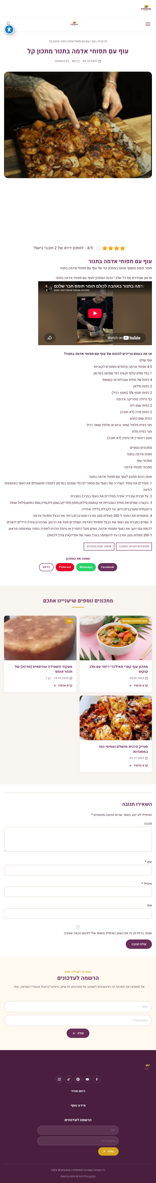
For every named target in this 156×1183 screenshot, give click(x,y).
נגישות (64, 1176)
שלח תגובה (138, 944)
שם (148, 862)
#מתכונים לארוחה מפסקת (134, 546)
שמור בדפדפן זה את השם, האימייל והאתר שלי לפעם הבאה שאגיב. (107, 933)
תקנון (92, 1176)
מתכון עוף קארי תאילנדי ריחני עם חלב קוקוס (118, 669)
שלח (81, 1033)
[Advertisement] (78, 214)
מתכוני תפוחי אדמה (138, 467)
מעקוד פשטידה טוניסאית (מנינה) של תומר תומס (43, 669)
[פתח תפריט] (148, 24)
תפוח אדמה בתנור (139, 454)
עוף (94, 41)
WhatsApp (86, 567)
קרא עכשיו (141, 685)
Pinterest (65, 567)
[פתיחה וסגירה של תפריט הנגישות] (9, 29)
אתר (149, 905)
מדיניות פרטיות (78, 1176)
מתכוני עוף (144, 460)
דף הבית (102, 41)
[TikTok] (68, 1079)
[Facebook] (96, 1079)
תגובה (148, 823)
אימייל (147, 883)
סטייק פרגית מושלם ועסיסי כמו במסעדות (123, 749)
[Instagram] (59, 1079)
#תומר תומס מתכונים (99, 546)
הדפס (46, 567)
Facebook (107, 567)
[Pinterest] (78, 1079)
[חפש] (8, 24)
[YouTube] (87, 1079)
